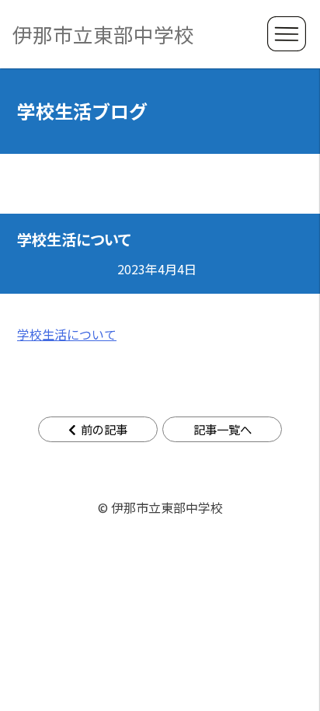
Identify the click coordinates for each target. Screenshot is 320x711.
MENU (287, 34)
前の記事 (104, 428)
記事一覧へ (222, 428)
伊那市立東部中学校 (103, 33)
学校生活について (67, 334)
